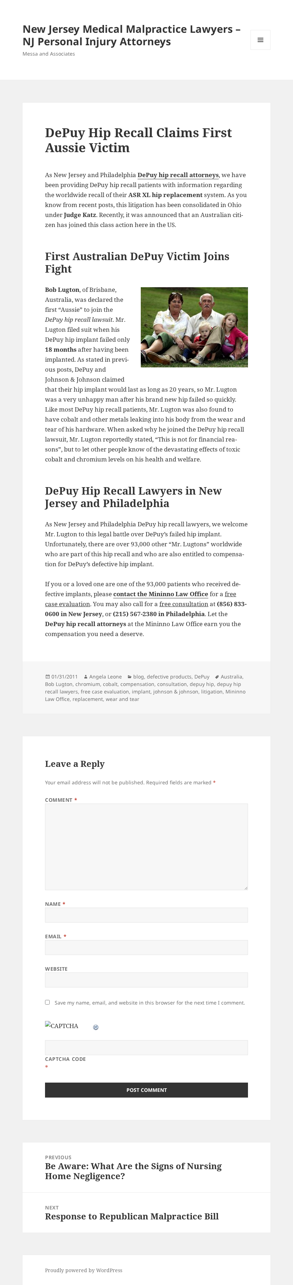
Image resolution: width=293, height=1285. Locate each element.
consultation (172, 684)
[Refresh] (96, 1026)
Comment (61, 799)
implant (141, 691)
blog (138, 676)
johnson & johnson (175, 691)
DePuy (201, 676)
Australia (231, 676)
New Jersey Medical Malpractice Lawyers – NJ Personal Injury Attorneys (132, 35)
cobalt (110, 684)
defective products (169, 676)
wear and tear (122, 699)
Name (55, 903)
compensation (137, 684)
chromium (87, 684)
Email (55, 936)
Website (56, 968)
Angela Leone (105, 676)
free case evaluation (105, 691)
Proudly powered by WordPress (83, 1270)
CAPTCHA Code (65, 1059)
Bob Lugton (59, 684)
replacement (88, 699)
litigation (212, 691)
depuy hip (202, 684)
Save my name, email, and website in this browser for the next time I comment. (150, 1002)
